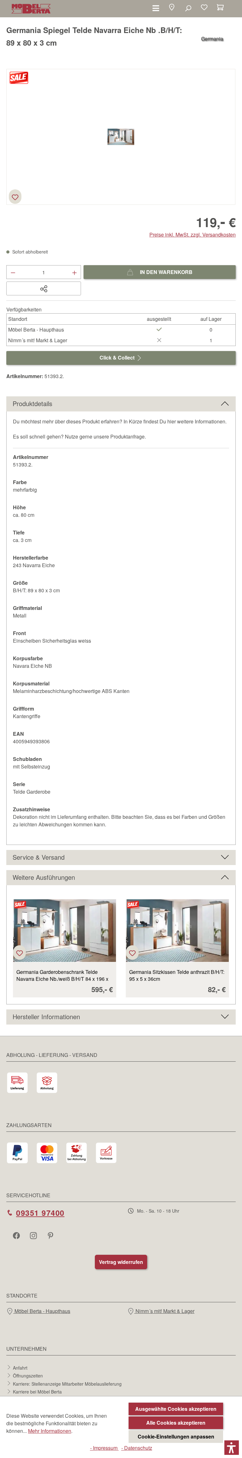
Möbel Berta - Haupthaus (41, 1311)
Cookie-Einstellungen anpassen (176, 1436)
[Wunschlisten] (204, 8)
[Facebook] (17, 1235)
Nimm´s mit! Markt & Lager (164, 1311)
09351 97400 (40, 1212)
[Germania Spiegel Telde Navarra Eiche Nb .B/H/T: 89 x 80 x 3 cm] (120, 137)
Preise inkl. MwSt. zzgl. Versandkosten (192, 234)
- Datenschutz (136, 1447)
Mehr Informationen (49, 1430)
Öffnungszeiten (28, 1375)
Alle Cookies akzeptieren (175, 1422)
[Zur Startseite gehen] (31, 8)
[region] (121, 137)
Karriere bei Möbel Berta (37, 1391)
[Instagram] (34, 1235)
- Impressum (104, 1447)
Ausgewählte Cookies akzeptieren (175, 1408)
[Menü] (156, 8)
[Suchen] (188, 8)
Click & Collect (118, 357)
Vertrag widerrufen (121, 1261)
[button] (171, 8)
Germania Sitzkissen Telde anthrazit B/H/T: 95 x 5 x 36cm (176, 975)
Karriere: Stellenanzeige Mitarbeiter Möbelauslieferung (67, 1383)
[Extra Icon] (51, 1235)
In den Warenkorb (166, 272)
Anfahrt (20, 1367)
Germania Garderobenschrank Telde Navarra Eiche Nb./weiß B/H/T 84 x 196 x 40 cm (62, 975)
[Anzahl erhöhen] (74, 272)
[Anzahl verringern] (13, 272)
